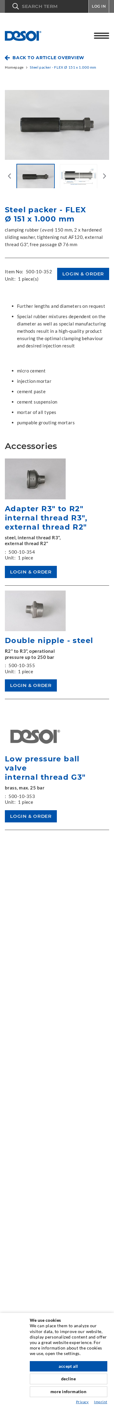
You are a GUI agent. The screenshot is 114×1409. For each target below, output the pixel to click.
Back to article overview (48, 57)
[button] (46, 6)
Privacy (82, 1402)
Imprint (100, 1402)
